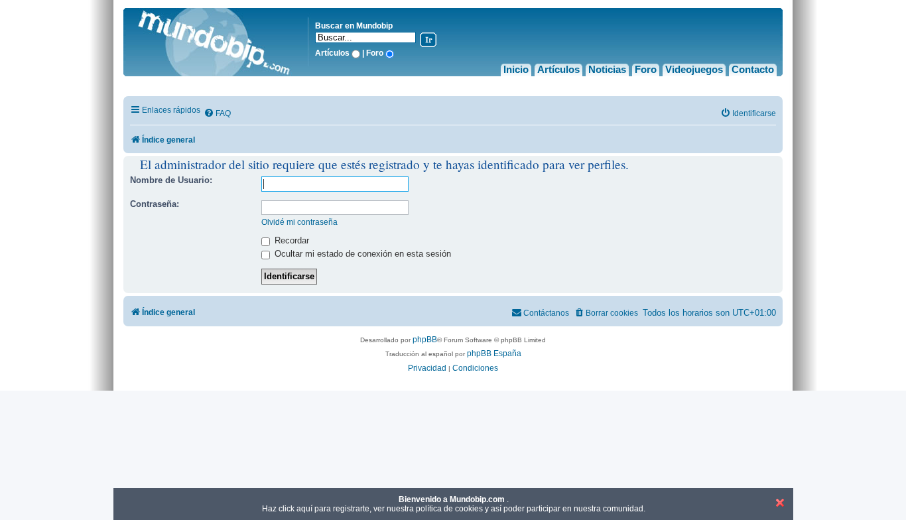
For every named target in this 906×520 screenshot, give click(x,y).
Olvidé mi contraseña (299, 222)
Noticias (607, 69)
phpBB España (494, 353)
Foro (646, 69)
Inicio (516, 69)
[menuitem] (217, 113)
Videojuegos (694, 69)
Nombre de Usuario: (171, 180)
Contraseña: (154, 204)
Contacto (753, 69)
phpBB (425, 339)
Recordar (290, 240)
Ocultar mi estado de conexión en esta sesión (361, 254)
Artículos (558, 69)
